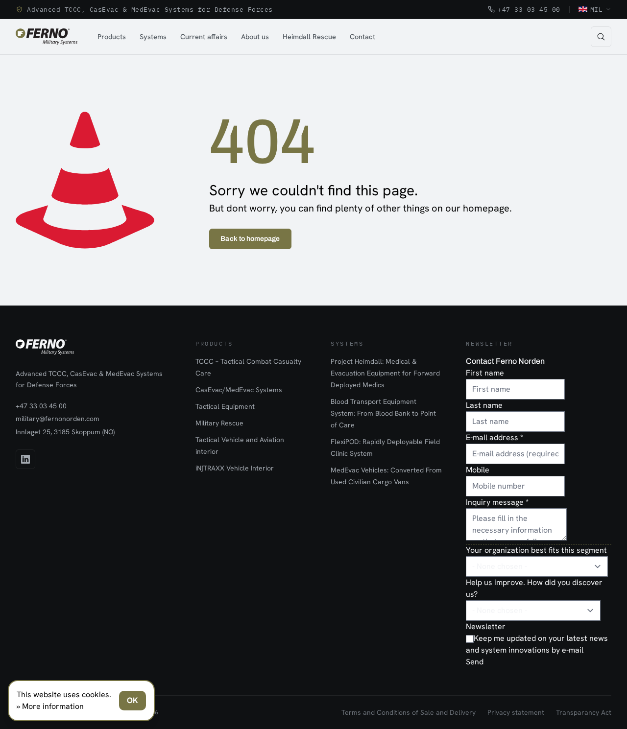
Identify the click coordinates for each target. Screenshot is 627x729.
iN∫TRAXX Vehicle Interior (234, 468)
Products (111, 36)
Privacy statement (515, 712)
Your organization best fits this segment (536, 550)
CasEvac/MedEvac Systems (238, 389)
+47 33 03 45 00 (529, 9)
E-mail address (494, 437)
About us (255, 36)
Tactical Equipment (225, 406)
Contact (362, 36)
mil (596, 9)
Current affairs (203, 36)
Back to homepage (250, 238)
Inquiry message (497, 502)
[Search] (601, 36)
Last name (484, 405)
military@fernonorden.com (57, 418)
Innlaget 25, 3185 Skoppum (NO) (65, 431)
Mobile (477, 470)
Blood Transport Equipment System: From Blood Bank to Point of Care (383, 413)
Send (474, 662)
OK (132, 700)
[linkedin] (25, 459)
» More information (50, 706)
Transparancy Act (583, 712)
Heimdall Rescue (309, 36)
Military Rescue (219, 423)
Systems (153, 36)
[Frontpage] (46, 36)
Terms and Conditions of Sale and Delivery (408, 712)
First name (485, 373)
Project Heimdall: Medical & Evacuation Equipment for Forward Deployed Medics (385, 373)
